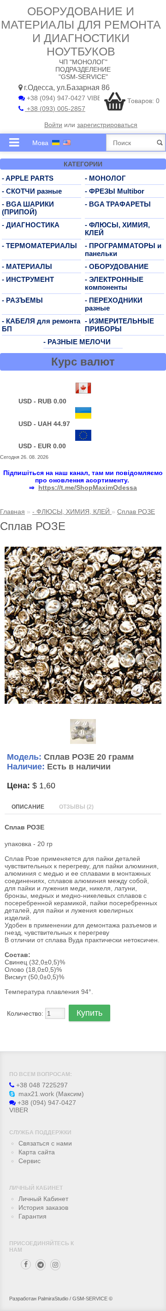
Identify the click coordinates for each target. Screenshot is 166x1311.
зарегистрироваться (107, 124)
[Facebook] (26, 1264)
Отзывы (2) (76, 807)
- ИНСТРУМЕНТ (28, 279)
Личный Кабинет (43, 1198)
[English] (67, 142)
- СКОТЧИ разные (32, 191)
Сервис (29, 1161)
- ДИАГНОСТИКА (30, 225)
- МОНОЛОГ (105, 178)
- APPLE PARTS (27, 178)
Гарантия (32, 1216)
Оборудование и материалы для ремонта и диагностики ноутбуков (81, 31)
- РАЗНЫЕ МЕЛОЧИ (77, 342)
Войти (53, 124)
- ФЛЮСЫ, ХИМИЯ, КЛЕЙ (72, 511)
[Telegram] (40, 1264)
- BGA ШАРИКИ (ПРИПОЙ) (28, 208)
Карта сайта (36, 1152)
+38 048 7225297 (41, 1085)
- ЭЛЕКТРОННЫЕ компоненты (114, 283)
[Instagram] (55, 1264)
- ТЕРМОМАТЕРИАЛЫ (39, 246)
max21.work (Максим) (50, 1094)
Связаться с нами (45, 1143)
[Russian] (55, 142)
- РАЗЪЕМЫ (22, 300)
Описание (28, 807)
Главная (12, 511)
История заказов (43, 1207)
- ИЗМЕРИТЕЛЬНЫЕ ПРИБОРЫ (119, 325)
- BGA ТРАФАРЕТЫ (118, 204)
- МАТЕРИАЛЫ (27, 266)
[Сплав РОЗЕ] (83, 701)
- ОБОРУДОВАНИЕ (116, 266)
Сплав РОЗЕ (136, 511)
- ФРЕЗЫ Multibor (114, 191)
